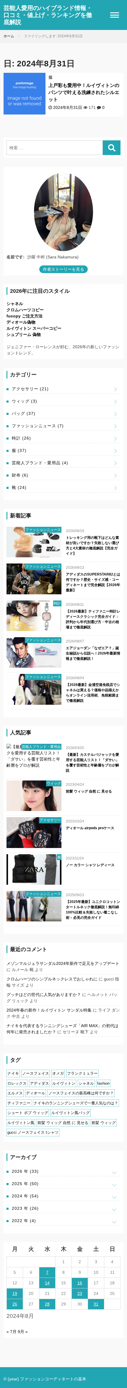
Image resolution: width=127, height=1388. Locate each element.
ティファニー (18, 1103)
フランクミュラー (82, 1073)
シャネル (14, 303)
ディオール (35, 1093)
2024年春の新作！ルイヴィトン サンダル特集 (49, 1010)
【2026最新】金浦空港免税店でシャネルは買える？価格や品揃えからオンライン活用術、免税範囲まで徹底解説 (93, 693)
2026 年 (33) (25, 1171)
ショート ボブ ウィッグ (27, 1113)
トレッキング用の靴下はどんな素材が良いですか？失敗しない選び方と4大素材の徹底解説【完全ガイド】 (92, 546)
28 (47, 1304)
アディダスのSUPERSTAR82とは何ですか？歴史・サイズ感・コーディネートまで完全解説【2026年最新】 (93, 582)
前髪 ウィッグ (104, 1123)
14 (47, 1283)
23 (79, 1293)
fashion (103, 1083)
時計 (21, 438)
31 (96, 1304)
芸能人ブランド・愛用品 (40, 462)
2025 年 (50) (25, 1183)
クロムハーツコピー (25, 309)
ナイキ (13, 1073)
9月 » (23, 1331)
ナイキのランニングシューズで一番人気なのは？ (76, 1103)
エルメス (15, 1093)
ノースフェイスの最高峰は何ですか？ (81, 1093)
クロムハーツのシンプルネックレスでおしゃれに (51, 979)
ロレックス (17, 1083)
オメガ (58, 1073)
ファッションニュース (38, 425)
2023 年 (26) (25, 1208)
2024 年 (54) (25, 1196)
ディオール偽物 (20, 322)
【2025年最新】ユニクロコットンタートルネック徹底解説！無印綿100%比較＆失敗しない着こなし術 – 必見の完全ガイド (93, 910)
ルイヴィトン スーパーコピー (33, 328)
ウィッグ (24, 401)
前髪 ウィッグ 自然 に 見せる (89, 791)
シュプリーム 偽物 (23, 334)
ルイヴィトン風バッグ (70, 1113)
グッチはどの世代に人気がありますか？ (43, 994)
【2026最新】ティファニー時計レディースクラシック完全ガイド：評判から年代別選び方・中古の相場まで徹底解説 (93, 619)
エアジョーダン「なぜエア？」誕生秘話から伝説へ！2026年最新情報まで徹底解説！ (93, 653)
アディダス (39, 1083)
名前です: (15, 257)
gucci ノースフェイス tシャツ (32, 1132)
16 (79, 1283)
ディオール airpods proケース (90, 828)
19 (14, 1293)
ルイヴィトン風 (20, 1123)
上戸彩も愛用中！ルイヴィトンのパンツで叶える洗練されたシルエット (83, 92)
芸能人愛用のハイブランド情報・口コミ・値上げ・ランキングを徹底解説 (48, 15)
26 (14, 1304)
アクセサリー (30, 388)
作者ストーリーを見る (63, 269)
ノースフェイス (35, 1073)
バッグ (23, 413)
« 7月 (11, 1331)
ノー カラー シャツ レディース (90, 865)
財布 (20, 475)
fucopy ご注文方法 (24, 316)
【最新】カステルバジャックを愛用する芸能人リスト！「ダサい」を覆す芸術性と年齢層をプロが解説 (92, 763)
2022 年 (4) (24, 1220)
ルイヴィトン (63, 1083)
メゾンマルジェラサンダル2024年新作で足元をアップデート (62, 963)
